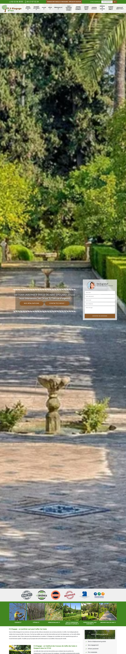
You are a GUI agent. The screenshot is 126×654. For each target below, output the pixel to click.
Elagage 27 (44, 8)
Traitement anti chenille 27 (36, 8)
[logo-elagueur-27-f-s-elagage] (11, 8)
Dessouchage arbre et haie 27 (120, 8)
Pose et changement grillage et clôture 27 (69, 8)
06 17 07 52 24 (33, 2)
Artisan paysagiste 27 (27, 8)
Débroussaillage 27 (58, 8)
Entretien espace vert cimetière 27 (78, 8)
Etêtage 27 (50, 8)
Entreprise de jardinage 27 (102, 8)
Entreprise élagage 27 (94, 8)
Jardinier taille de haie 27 (86, 8)
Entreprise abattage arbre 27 (110, 8)
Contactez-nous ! (57, 303)
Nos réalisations (31, 303)
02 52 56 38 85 (17, 2)
